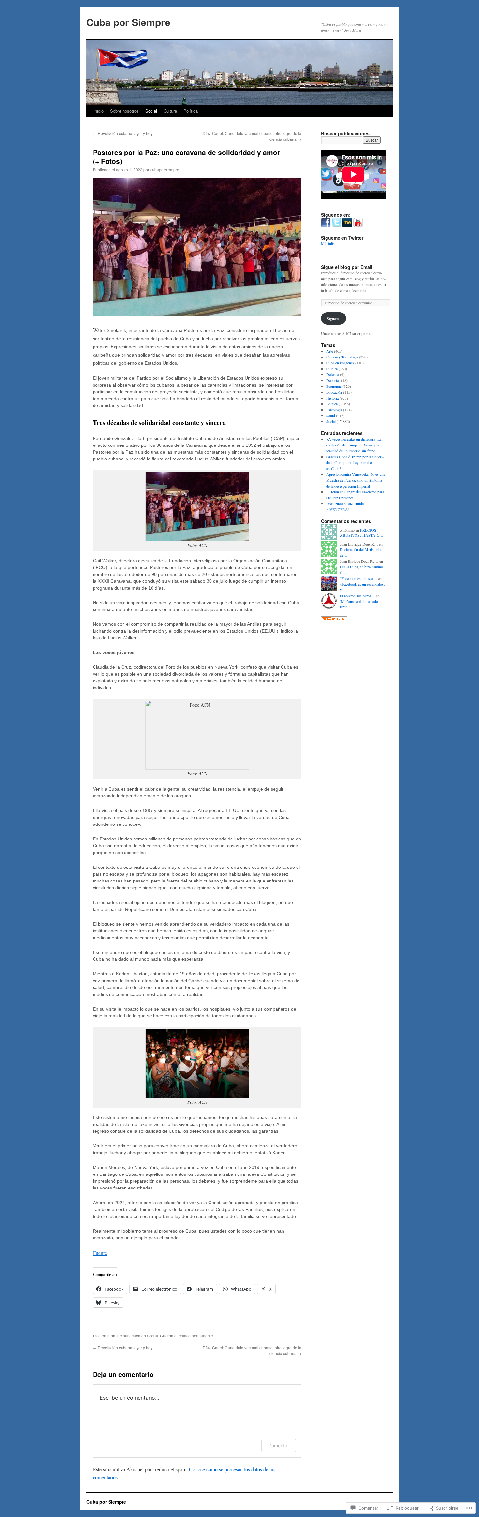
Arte (329, 351)
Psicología (334, 409)
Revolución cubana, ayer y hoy (122, 133)
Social (151, 111)
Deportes (333, 380)
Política (190, 111)
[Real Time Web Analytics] (334, 619)
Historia (332, 398)
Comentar (278, 1445)
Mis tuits (328, 243)
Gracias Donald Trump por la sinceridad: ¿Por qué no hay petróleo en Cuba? (355, 462)
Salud (330, 415)
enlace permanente (196, 1335)
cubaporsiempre (164, 169)
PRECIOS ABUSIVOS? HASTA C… (361, 532)
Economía (333, 386)
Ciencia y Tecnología (342, 356)
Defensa (332, 374)
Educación (334, 392)
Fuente (100, 1252)
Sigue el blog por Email (346, 267)
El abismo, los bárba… (357, 595)
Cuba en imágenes (340, 362)
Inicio (99, 111)
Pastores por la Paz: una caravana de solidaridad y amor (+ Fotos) (186, 156)
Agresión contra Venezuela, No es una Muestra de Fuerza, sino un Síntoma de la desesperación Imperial (355, 480)
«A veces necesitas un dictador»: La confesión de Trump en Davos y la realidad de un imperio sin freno (353, 444)
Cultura (170, 111)
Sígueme (333, 318)
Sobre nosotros (124, 111)
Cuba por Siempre (128, 22)
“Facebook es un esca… (358, 578)
